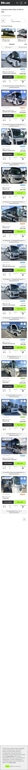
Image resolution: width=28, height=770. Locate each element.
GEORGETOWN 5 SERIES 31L (9, 73)
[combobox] (21, 2)
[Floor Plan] (23, 82)
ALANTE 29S (5, 498)
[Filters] (3, 21)
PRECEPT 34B (5, 189)
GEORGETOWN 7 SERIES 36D (9, 459)
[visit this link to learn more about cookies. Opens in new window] (16, 762)
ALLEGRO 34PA (6, 41)
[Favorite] (13, 30)
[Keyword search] (17, 2)
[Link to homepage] (6, 3)
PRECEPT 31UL (6, 227)
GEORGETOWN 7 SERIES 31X (9, 111)
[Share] (21, 53)
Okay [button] (7, 766)
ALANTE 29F (5, 382)
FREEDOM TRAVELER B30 (8, 266)
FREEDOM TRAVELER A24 (8, 150)
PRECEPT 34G (5, 421)
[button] (15, 766)
